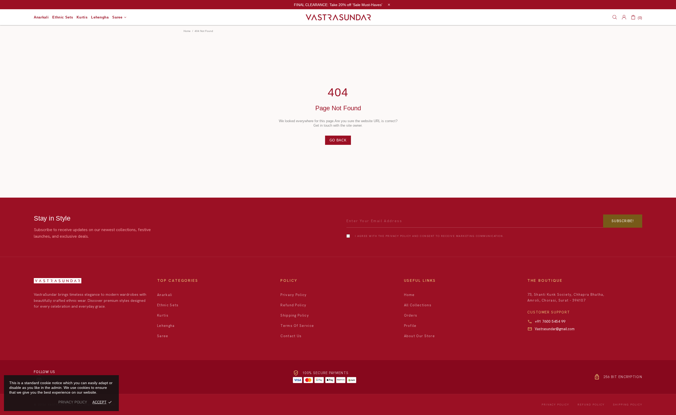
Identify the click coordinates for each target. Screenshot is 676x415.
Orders (410, 315)
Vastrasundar (338, 17)
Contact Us (291, 336)
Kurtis (162, 315)
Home (187, 31)
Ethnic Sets (168, 305)
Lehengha (166, 325)
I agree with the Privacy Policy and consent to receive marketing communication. (429, 236)
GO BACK (338, 140)
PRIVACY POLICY (72, 402)
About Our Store (419, 336)
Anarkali (164, 295)
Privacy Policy (293, 295)
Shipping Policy (294, 315)
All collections (418, 305)
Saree (162, 336)
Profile (410, 325)
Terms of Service (297, 325)
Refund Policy (293, 305)
